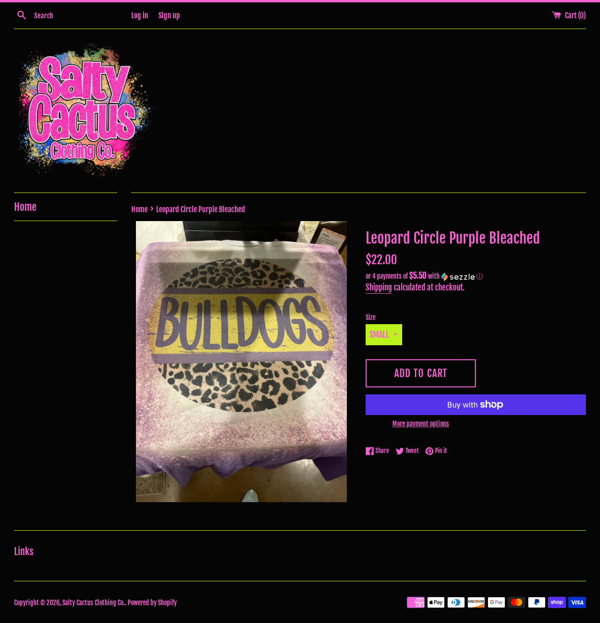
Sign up (169, 15)
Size (370, 317)
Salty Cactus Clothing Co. (93, 602)
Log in (139, 15)
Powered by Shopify (152, 602)
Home (25, 206)
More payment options (420, 424)
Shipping (379, 287)
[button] (476, 276)
